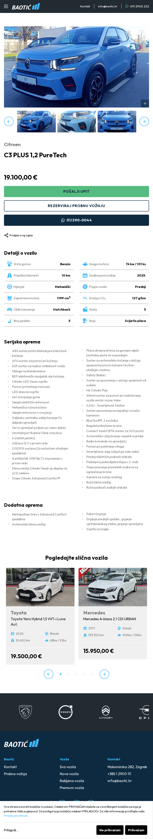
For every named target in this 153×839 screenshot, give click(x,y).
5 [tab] (92, 674)
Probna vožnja (15, 774)
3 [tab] (76, 674)
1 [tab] (60, 674)
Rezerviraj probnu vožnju (76, 205)
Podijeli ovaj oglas (21, 235)
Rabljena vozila (72, 780)
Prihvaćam (136, 830)
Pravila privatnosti (16, 815)
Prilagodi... (11, 830)
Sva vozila (68, 767)
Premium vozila (72, 787)
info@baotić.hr (120, 780)
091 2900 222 (139, 6)
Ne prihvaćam (110, 830)
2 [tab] (68, 674)
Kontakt (85, 6)
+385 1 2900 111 (119, 774)
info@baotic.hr (107, 6)
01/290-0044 (79, 220)
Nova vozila (69, 774)
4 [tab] (84, 674)
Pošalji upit (76, 191)
